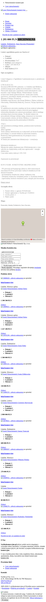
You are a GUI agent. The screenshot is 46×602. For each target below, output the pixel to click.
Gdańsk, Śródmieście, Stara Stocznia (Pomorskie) (17, 44)
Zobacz (3, 305)
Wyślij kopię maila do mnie (12, 265)
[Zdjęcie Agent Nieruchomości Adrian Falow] (14, 289)
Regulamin (5, 588)
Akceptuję (5, 600)
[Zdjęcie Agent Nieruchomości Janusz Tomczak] (15, 431)
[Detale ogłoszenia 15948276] (12, 506)
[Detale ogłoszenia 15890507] (12, 449)
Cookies (29, 588)
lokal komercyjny (7, 282)
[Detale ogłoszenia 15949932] (12, 478)
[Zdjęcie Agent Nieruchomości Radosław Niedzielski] (17, 517)
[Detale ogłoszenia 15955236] (12, 335)
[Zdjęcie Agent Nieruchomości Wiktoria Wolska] (15, 460)
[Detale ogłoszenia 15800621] (12, 307)
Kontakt (36, 588)
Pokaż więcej (5, 182)
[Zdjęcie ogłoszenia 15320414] (8, 46)
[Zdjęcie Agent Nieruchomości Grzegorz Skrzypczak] (17, 403)
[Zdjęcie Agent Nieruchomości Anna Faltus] (13, 346)
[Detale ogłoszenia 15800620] (12, 278)
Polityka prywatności (18, 588)
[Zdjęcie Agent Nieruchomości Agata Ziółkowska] (15, 374)
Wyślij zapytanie (7, 267)
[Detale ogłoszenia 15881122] (12, 364)
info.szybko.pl (5, 583)
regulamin (37, 267)
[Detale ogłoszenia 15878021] (12, 421)
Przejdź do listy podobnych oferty (13, 35)
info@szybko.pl (6, 581)
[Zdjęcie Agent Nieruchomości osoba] (11, 488)
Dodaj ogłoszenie (11, 568)
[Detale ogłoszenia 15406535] (12, 392)
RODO (18, 270)
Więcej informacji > (36, 598)
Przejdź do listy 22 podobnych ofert (13, 536)
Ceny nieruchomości (12, 6)
